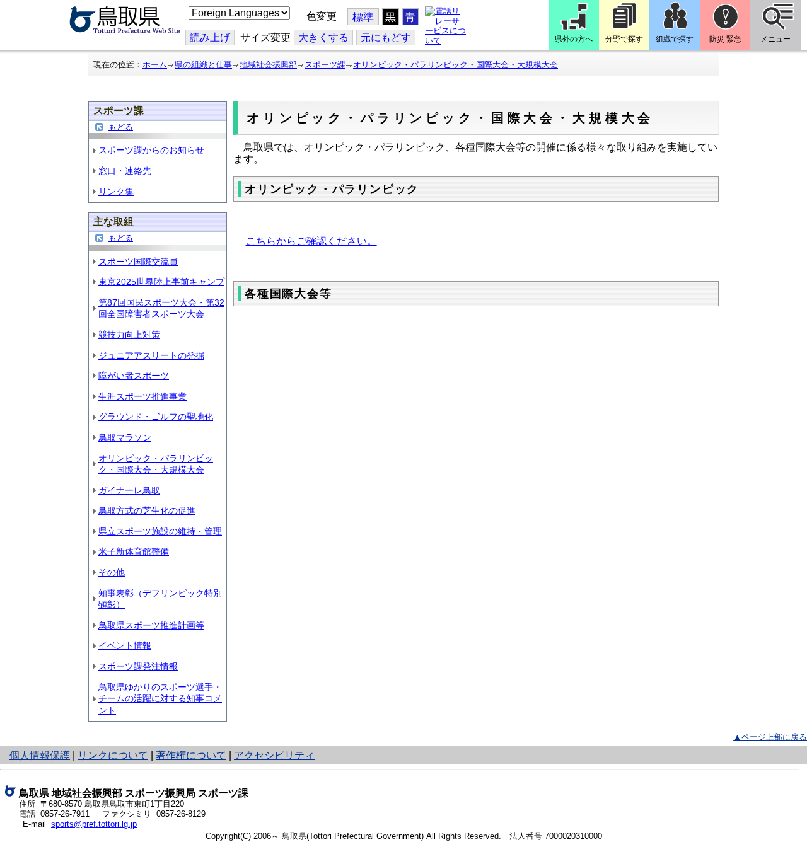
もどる (120, 127)
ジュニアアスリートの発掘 (151, 355)
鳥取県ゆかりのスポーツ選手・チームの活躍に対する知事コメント (160, 698)
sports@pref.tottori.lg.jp (94, 824)
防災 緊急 (725, 39)
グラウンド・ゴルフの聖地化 (155, 417)
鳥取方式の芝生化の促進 (146, 510)
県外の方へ (574, 39)
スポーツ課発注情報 (138, 666)
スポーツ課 (325, 64)
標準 (363, 17)
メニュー (775, 39)
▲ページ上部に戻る (770, 737)
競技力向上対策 (129, 335)
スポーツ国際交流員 (138, 261)
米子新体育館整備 (133, 551)
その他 (111, 572)
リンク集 (116, 192)
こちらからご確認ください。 (311, 241)
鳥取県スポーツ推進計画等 (151, 625)
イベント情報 (124, 645)
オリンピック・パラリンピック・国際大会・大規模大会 (455, 64)
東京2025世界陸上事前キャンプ (161, 282)
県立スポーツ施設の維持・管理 (160, 531)
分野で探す (624, 39)
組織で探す (675, 39)
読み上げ (210, 37)
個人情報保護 (39, 755)
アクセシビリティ (274, 755)
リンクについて (113, 755)
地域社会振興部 (268, 64)
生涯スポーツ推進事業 (142, 396)
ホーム (154, 64)
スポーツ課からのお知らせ (151, 150)
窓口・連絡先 (124, 171)
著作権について (191, 755)
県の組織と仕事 (203, 64)
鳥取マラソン (124, 437)
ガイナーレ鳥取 (129, 490)
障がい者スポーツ (133, 376)
